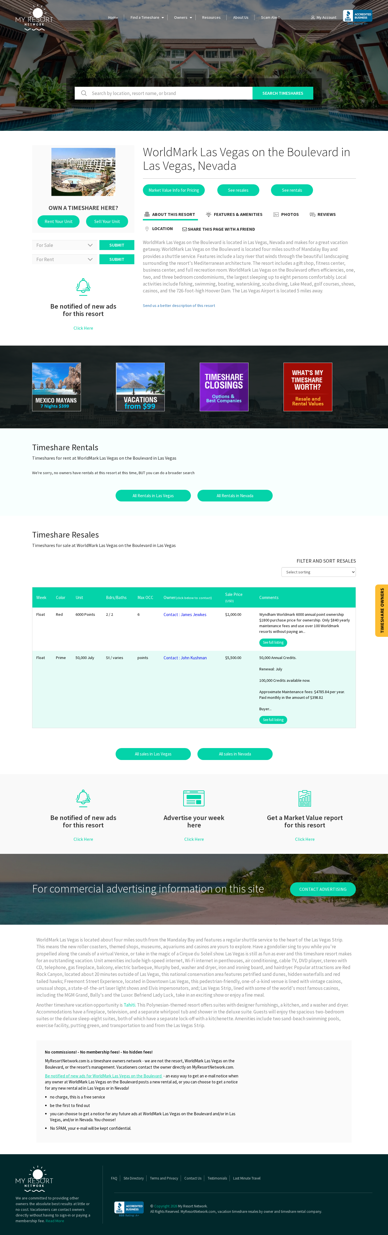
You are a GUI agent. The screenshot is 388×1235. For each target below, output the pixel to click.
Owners (180, 17)
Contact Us (192, 1178)
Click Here (83, 328)
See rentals (292, 190)
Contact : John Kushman (185, 657)
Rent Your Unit (59, 221)
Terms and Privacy (164, 1178)
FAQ (114, 1178)
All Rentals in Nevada (235, 495)
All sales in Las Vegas (153, 754)
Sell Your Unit (107, 221)
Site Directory (134, 1178)
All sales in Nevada (235, 754)
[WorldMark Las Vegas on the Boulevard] (68, 387)
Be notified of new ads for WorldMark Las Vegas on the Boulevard (103, 1076)
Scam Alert (270, 17)
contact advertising (323, 889)
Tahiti (129, 1005)
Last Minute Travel (246, 1178)
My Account (326, 17)
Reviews (326, 214)
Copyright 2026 (165, 1206)
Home (113, 17)
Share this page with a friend (221, 229)
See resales (238, 190)
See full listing (273, 642)
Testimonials (217, 1178)
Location (162, 228)
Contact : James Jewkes (185, 614)
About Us (241, 17)
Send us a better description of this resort (179, 305)
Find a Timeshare (145, 17)
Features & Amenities (237, 214)
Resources (211, 17)
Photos (289, 214)
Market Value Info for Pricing (174, 190)
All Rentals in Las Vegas (153, 495)
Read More (55, 1220)
